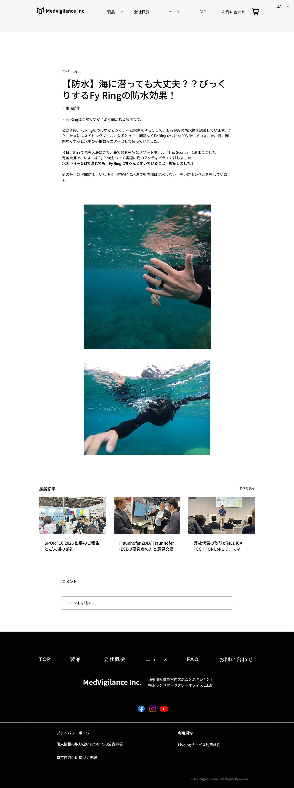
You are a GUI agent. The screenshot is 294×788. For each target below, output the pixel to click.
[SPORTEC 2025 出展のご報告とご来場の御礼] (72, 515)
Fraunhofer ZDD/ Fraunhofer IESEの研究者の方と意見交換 (146, 546)
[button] (111, 11)
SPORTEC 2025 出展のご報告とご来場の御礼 (72, 546)
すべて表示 (247, 488)
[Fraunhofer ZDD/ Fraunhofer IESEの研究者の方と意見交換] (147, 515)
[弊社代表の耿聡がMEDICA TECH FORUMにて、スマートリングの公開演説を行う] (221, 515)
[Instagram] (152, 708)
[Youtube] (163, 708)
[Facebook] (141, 708)
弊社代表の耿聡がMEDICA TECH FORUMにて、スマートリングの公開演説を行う (221, 546)
